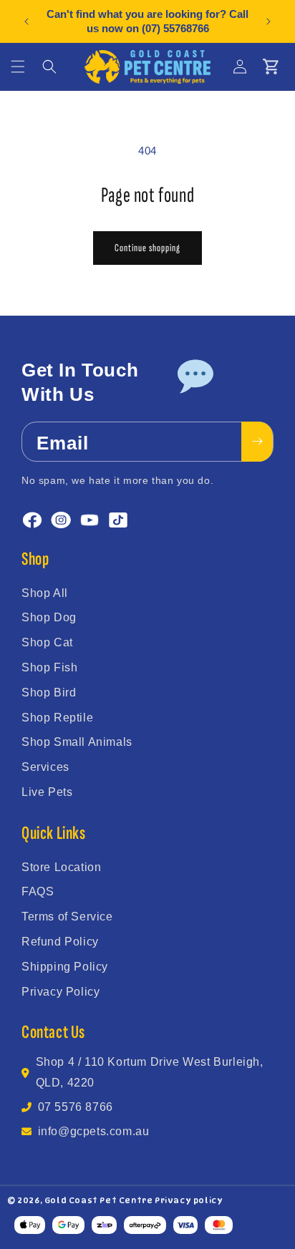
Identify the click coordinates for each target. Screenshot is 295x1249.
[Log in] (240, 66)
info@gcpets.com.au (94, 1131)
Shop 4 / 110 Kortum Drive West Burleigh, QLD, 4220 (149, 1072)
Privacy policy (189, 1200)
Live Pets (46, 792)
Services (45, 767)
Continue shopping (147, 248)
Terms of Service (67, 916)
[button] (18, 66)
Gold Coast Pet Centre (98, 1200)
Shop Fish (49, 667)
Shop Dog (49, 617)
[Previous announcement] (26, 21)
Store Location (61, 867)
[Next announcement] (268, 21)
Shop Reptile (57, 717)
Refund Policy (60, 941)
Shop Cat (47, 642)
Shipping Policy (64, 967)
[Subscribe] (257, 442)
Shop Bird (48, 692)
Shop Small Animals (76, 742)
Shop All (44, 593)
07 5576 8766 (75, 1107)
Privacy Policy (60, 992)
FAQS (37, 891)
